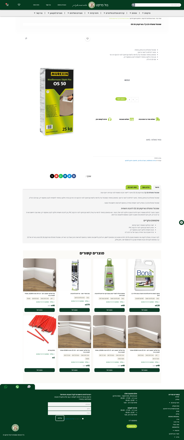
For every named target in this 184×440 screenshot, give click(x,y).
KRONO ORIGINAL (173, 416)
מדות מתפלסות (151, 160)
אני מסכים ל (72, 419)
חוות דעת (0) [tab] (132, 187)
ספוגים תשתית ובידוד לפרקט (171, 409)
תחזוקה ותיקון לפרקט (135, 18)
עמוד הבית (158, 18)
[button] (26, 38)
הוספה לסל (121, 99)
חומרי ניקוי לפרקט (174, 434)
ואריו (177, 419)
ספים (177, 411)
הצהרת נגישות (62, 5)
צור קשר (48, 5)
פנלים (177, 414)
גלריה (177, 437)
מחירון (177, 399)
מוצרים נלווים (142, 160)
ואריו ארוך (176, 422)
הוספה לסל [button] (144, 310)
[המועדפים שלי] (19, 5)
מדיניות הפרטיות (69, 419)
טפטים (177, 397)
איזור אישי (36, 5)
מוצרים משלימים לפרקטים (148, 18)
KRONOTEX (175, 427)
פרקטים (177, 430)
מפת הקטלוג (175, 406)
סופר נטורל (176, 424)
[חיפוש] (133, 5)
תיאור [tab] (157, 187)
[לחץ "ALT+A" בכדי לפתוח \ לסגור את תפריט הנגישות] (181, 222)
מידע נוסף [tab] (145, 187)
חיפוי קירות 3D (175, 403)
